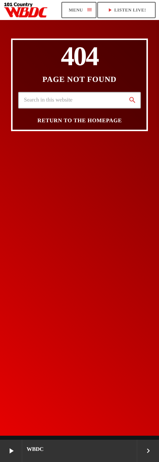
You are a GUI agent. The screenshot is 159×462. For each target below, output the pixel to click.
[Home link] (25, 10)
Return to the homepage (79, 121)
